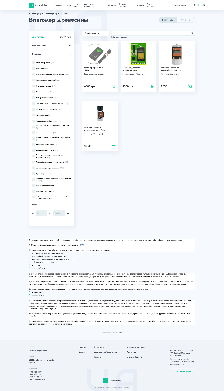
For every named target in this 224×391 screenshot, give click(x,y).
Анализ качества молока (47, 144)
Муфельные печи (45, 92)
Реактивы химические (46, 133)
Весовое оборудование (48, 80)
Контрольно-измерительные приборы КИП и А (53, 179)
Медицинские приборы (47, 185)
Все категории (49, 13)
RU (199, 5)
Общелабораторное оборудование (52, 74)
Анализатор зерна (45, 62)
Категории (186, 19)
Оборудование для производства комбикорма (49, 156)
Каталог (67, 5)
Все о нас (76, 5)
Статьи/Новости (150, 5)
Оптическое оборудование (48, 109)
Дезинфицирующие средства (50, 168)
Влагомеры (63, 13)
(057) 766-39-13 (35, 377)
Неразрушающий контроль (48, 121)
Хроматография (44, 173)
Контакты (141, 5)
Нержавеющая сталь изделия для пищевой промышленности (53, 197)
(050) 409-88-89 (35, 372)
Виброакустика (43, 115)
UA (204, 5)
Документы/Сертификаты (89, 5)
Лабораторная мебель (47, 97)
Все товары (167, 19)
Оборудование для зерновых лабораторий (53, 138)
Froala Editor (117, 333)
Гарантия (112, 5)
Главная (58, 5)
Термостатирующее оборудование (52, 103)
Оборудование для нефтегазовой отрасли (52, 126)
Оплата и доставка (122, 5)
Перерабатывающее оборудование (52, 162)
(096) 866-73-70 (35, 374)
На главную (34, 13)
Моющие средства (45, 191)
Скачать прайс (184, 371)
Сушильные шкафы (46, 86)
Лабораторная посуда (47, 150)
